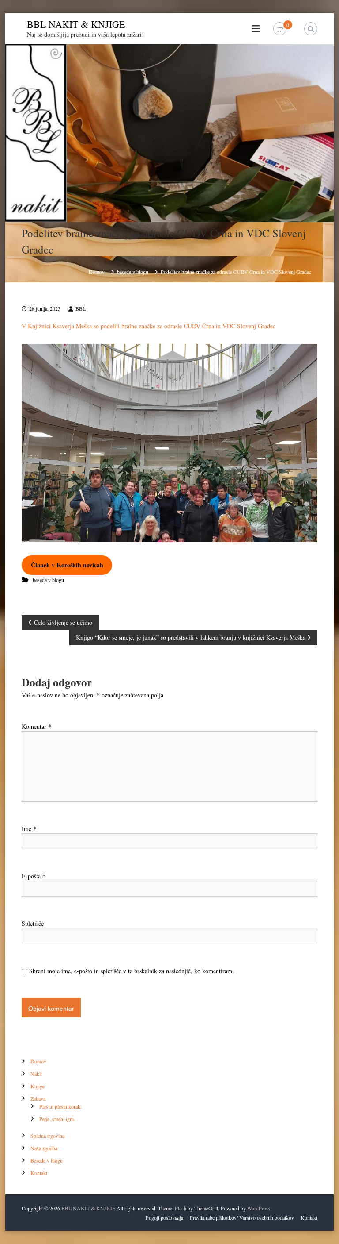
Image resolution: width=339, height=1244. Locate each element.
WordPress (258, 1208)
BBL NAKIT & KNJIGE (76, 24)
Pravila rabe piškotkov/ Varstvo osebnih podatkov (242, 1217)
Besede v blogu (46, 1160)
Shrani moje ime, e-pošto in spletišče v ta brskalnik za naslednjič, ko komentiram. (131, 971)
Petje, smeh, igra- (57, 1118)
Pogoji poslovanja (164, 1217)
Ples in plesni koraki (60, 1106)
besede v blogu (132, 271)
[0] (280, 29)
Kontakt (38, 1172)
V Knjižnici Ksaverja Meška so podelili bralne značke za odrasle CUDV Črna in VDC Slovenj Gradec (148, 326)
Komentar (36, 726)
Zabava (37, 1098)
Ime (29, 828)
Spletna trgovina (47, 1135)
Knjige (37, 1086)
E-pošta (33, 876)
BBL (80, 308)
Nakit (36, 1073)
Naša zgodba (43, 1148)
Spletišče (33, 923)
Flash (180, 1208)
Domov (38, 1061)
